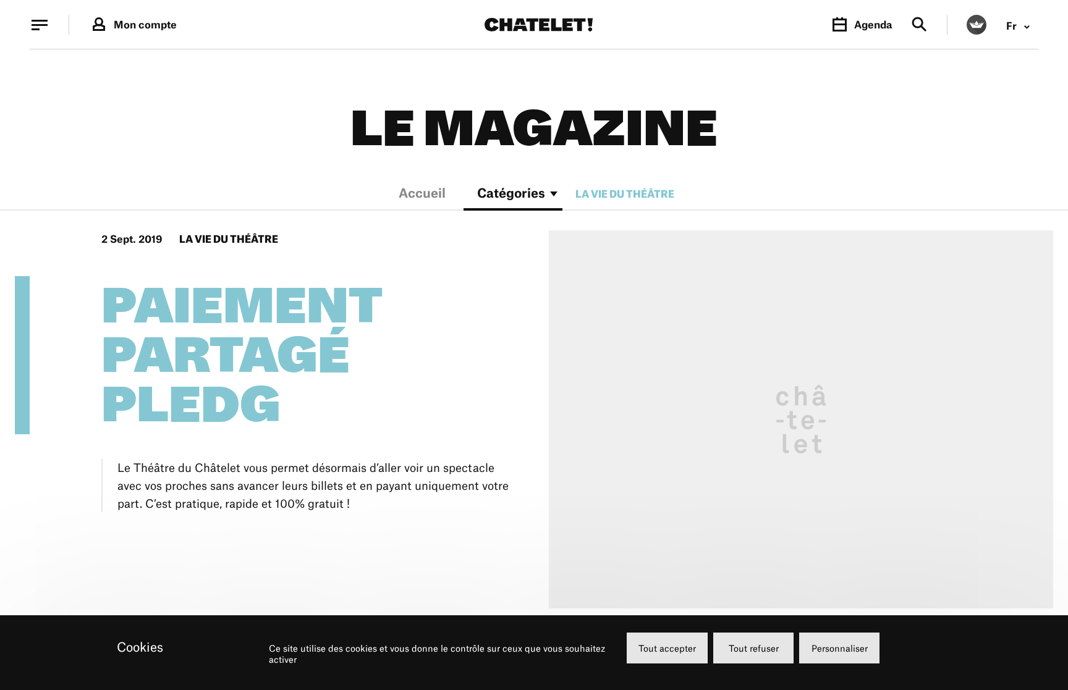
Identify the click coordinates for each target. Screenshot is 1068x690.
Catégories (511, 194)
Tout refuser (754, 648)
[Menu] (39, 25)
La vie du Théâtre (624, 194)
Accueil (422, 194)
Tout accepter (667, 648)
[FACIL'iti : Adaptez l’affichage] (976, 25)
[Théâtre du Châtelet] (538, 24)
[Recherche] (919, 25)
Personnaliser (840, 648)
